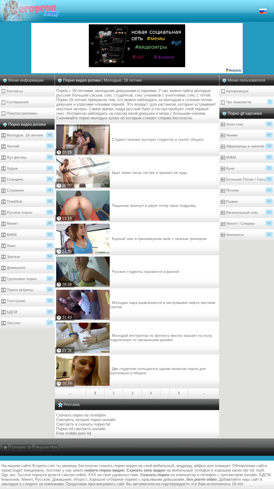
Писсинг (28, 323)
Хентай (28, 146)
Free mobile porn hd (73, 433)
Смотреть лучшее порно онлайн (85, 419)
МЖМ (28, 234)
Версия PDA (46, 447)
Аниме (248, 135)
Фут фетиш (28, 157)
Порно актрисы (28, 290)
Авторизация (237, 91)
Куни (248, 168)
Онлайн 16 (21, 447)
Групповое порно (28, 279)
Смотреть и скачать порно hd (83, 424)
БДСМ (28, 312)
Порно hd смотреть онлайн (80, 428)
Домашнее (28, 267)
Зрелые (28, 256)
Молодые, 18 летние (28, 135)
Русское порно (28, 212)
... (164, 393)
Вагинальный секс (248, 212)
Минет (28, 223)
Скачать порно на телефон (81, 415)
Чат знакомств (248, 102)
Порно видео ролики (27, 124)
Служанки (28, 190)
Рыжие (248, 201)
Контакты (14, 91)
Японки (248, 190)
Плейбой (28, 201)
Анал (28, 245)
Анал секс (248, 124)
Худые (28, 168)
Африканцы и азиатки (248, 146)
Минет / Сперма (248, 223)
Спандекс (28, 179)
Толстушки (28, 301)
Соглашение (17, 102)
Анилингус (248, 234)
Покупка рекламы (21, 113)
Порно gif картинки (245, 113)
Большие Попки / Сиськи (248, 179)
